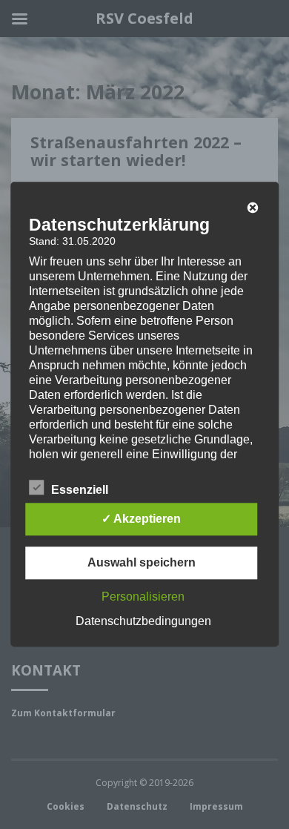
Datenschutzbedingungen (143, 621)
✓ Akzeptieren (141, 519)
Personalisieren (143, 597)
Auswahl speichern (141, 563)
